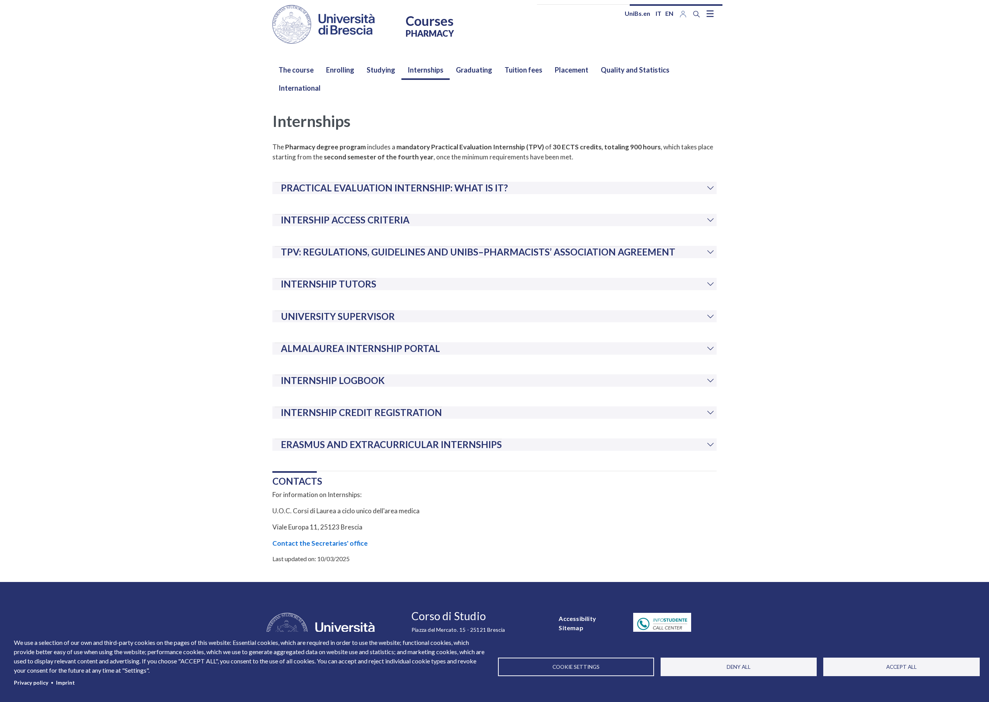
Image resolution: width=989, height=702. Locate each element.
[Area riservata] (683, 13)
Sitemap (571, 627)
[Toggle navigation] (710, 13)
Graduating (474, 70)
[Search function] (696, 14)
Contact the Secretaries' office (320, 543)
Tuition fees (523, 70)
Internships (426, 70)
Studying (381, 70)
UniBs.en (637, 13)
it (658, 13)
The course (296, 70)
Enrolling (340, 70)
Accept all (901, 667)
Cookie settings (576, 667)
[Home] (323, 24)
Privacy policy (31, 683)
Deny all (739, 667)
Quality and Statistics (635, 70)
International (300, 88)
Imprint (65, 683)
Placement (571, 70)
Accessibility (577, 618)
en (669, 13)
